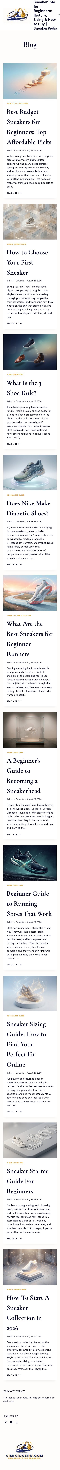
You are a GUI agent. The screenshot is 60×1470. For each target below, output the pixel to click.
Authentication (15, 375)
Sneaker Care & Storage (19, 615)
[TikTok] (16, 1422)
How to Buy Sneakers (17, 103)
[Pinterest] (11, 1422)
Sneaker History (15, 752)
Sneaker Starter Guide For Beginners (27, 1181)
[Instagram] (5, 1422)
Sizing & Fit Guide (15, 495)
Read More (14, 193)
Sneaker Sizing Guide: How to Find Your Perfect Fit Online (26, 1044)
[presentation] (30, 81)
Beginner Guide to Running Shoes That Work (29, 903)
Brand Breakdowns (16, 244)
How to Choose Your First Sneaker (27, 262)
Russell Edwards (16, 150)
